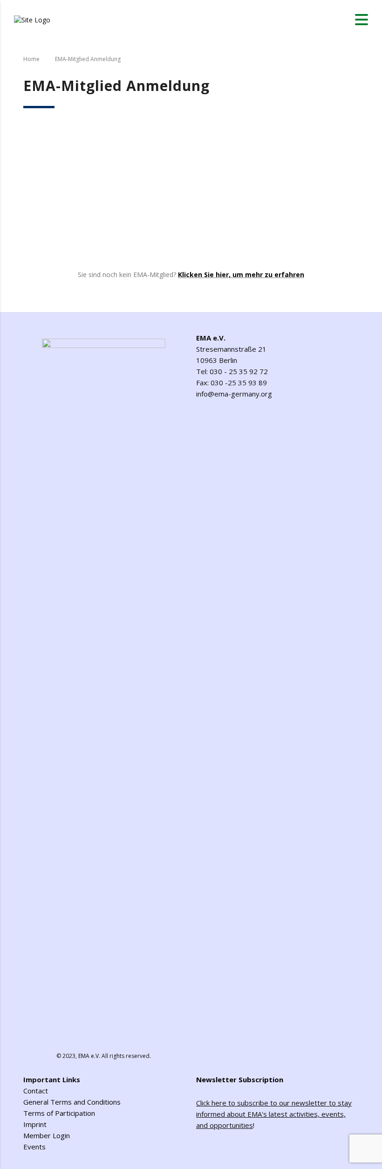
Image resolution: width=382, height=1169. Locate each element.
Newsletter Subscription (239, 1079)
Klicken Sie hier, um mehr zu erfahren (241, 274)
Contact (35, 1090)
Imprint (35, 1124)
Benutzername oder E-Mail (131, 134)
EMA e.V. (89, 1056)
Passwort (102, 176)
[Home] (32, 18)
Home (31, 59)
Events (34, 1146)
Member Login (46, 1135)
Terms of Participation (59, 1113)
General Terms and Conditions (72, 1101)
